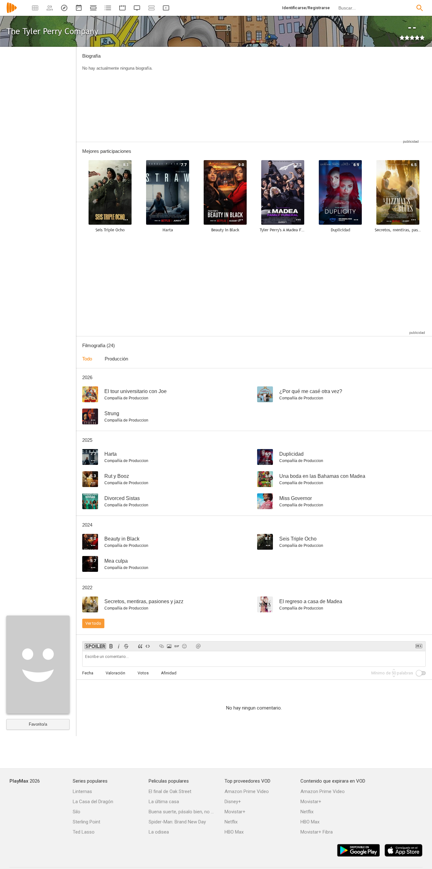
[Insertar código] (147, 646)
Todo (87, 358)
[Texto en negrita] (111, 646)
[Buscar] (419, 8)
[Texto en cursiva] (118, 646)
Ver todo (93, 623)
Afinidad (168, 673)
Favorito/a (38, 724)
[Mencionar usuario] (198, 646)
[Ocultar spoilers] (95, 646)
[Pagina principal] (11, 11)
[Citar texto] (140, 646)
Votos (143, 673)
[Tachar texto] (126, 646)
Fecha (87, 673)
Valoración (115, 673)
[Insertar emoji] (184, 646)
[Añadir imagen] (169, 646)
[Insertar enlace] (161, 646)
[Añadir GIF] (177, 646)
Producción (116, 358)
